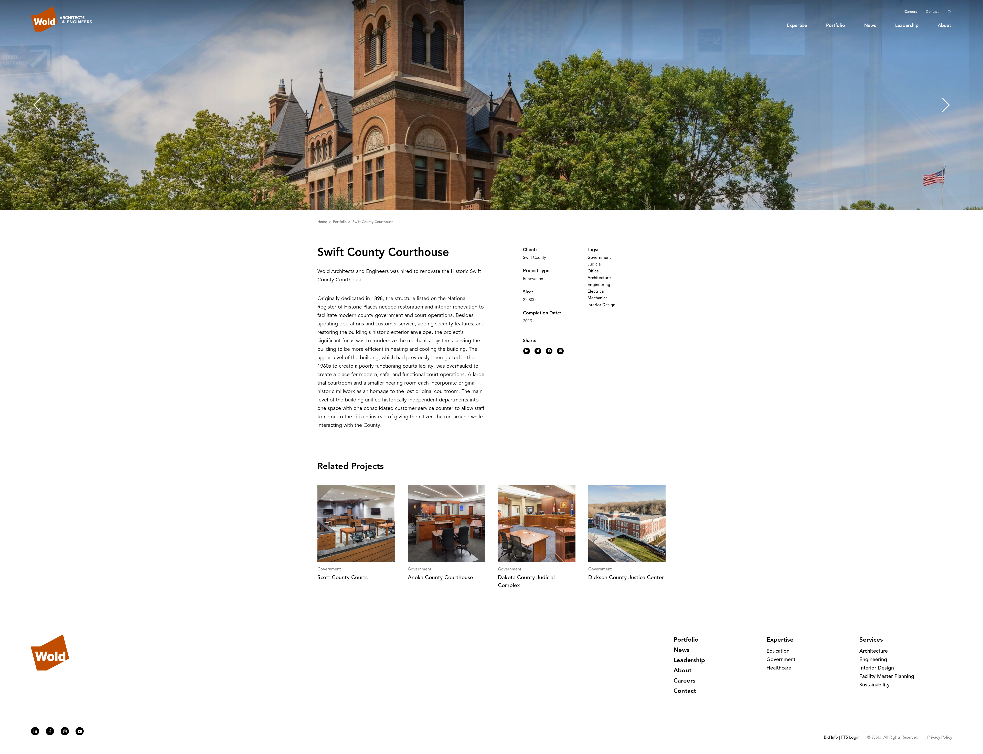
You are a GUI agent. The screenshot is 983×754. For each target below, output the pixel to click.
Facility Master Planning (886, 676)
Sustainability (874, 685)
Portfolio (835, 25)
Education (777, 651)
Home (322, 222)
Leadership (906, 25)
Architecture (599, 278)
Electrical (596, 292)
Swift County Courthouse (372, 222)
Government (599, 258)
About (944, 25)
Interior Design (601, 305)
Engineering (598, 285)
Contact (932, 12)
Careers (910, 12)
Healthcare (778, 668)
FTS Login (850, 738)
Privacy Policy (939, 738)
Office (593, 271)
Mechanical (597, 298)
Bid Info (831, 738)
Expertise (797, 25)
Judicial (594, 264)
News (870, 25)
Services (871, 640)
